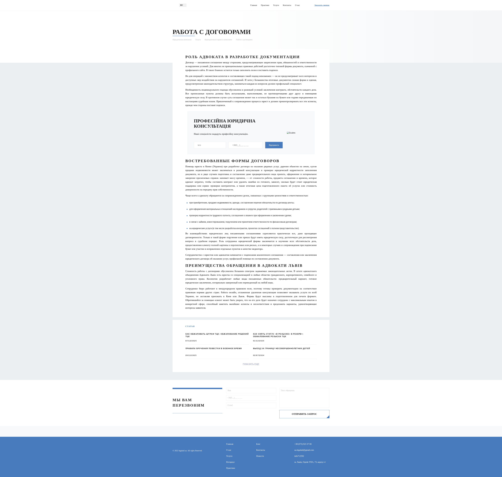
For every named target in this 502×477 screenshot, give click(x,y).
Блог (258, 444)
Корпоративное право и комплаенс (218, 40)
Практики (265, 5)
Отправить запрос (304, 414)
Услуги (276, 5)
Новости (260, 456)
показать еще (251, 364)
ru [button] (181, 5)
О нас (297, 5)
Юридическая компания (182, 40)
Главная (253, 5)
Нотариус (230, 462)
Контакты (287, 5)
